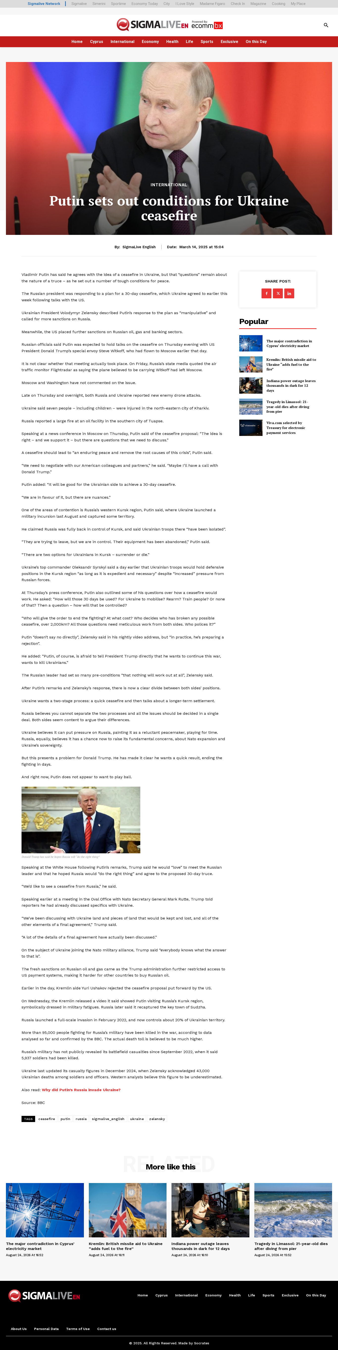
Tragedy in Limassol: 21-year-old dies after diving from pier (287, 406)
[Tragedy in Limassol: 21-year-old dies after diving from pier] (250, 407)
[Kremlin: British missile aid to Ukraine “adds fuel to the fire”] (250, 364)
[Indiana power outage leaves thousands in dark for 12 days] (250, 385)
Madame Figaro (212, 3)
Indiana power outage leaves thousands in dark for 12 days (291, 385)
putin (66, 1119)
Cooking (278, 3)
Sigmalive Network (44, 3)
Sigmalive (79, 3)
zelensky (157, 1119)
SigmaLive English (139, 247)
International (169, 185)
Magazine (258, 3)
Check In (238, 3)
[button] (326, 25)
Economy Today (145, 3)
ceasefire (46, 1119)
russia (81, 1119)
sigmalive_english (108, 1119)
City (167, 3)
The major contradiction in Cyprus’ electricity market (289, 343)
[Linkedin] (289, 293)
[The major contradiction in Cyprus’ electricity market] (250, 343)
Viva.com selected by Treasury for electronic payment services (285, 427)
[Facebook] (266, 293)
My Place (298, 3)
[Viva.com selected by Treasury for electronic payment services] (250, 428)
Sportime (118, 3)
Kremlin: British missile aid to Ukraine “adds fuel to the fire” (291, 364)
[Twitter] (278, 293)
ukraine (137, 1119)
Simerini (99, 3)
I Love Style (184, 3)
